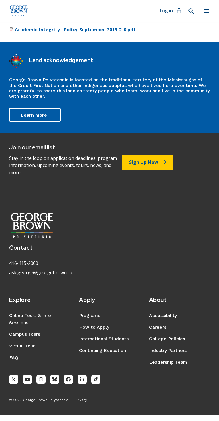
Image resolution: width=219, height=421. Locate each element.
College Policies (167, 338)
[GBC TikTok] (95, 379)
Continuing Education (102, 350)
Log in (166, 10)
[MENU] (206, 11)
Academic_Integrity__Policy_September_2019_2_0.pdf (75, 30)
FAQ (13, 357)
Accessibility (163, 315)
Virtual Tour (22, 346)
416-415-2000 (23, 263)
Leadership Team (168, 362)
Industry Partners (168, 350)
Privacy (81, 400)
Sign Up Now (143, 162)
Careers (157, 327)
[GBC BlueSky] (54, 379)
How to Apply (94, 327)
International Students (104, 338)
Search (191, 11)
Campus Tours (24, 334)
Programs (89, 315)
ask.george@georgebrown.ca (40, 272)
